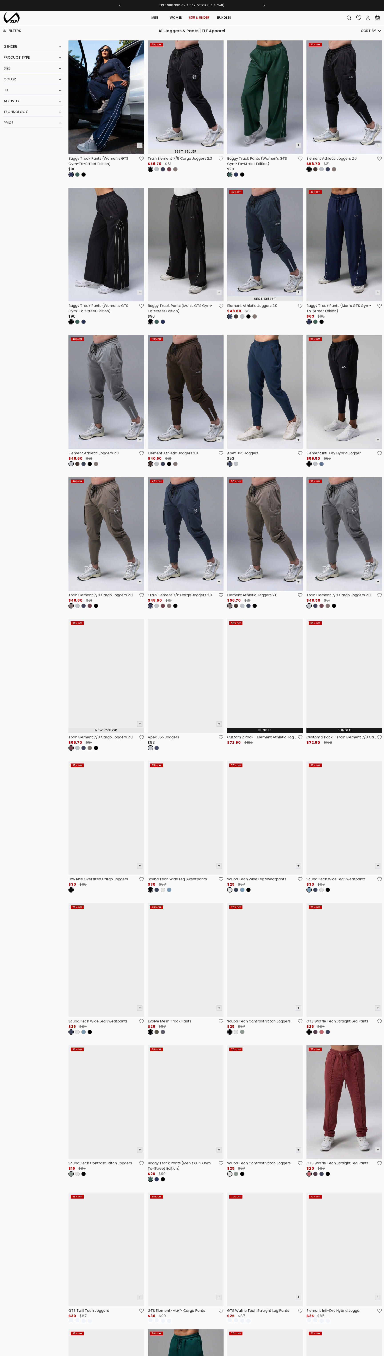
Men (154, 17)
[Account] (368, 17)
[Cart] (377, 18)
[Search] (349, 17)
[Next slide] (264, 5)
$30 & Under (199, 17)
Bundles (224, 17)
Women (176, 17)
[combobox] (349, 17)
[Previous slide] (119, 5)
